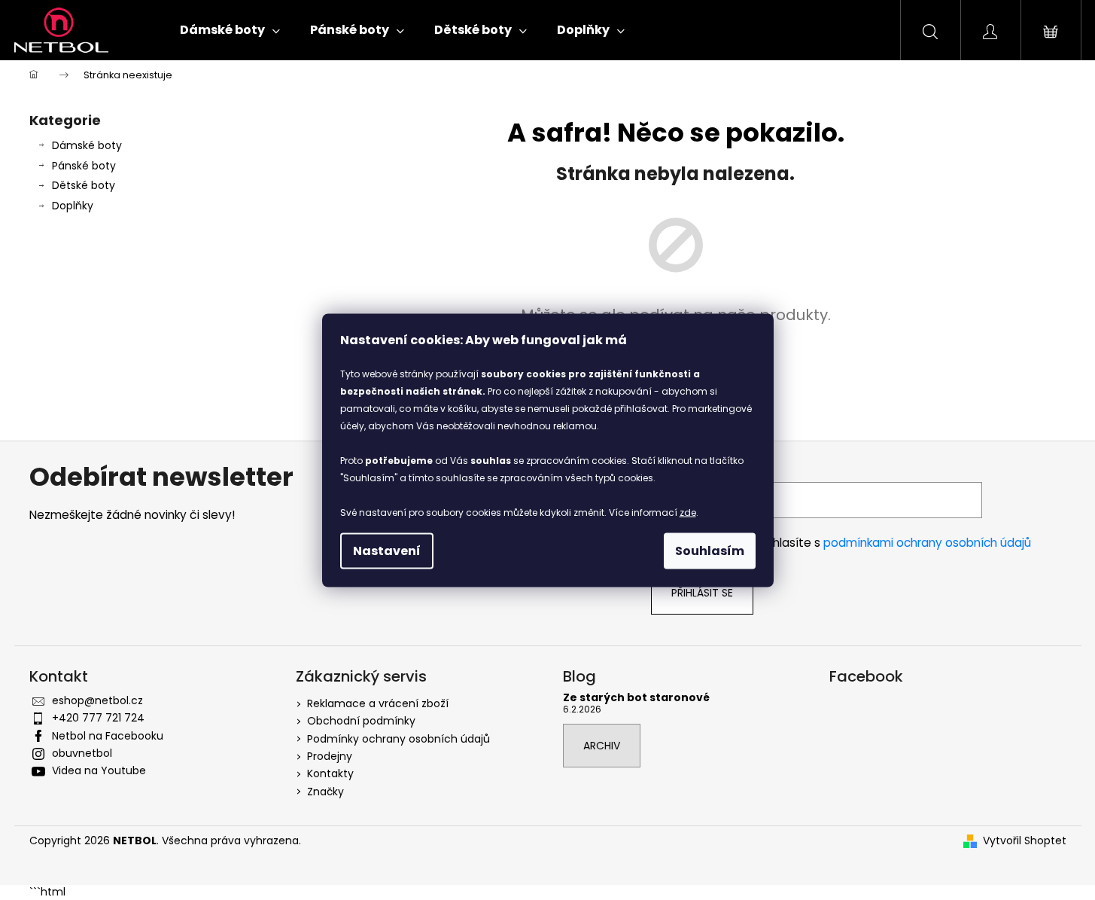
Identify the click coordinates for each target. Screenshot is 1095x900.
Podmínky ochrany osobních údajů (398, 738)
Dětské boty (83, 185)
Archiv (601, 745)
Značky (325, 791)
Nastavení (387, 550)
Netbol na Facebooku (107, 735)
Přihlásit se (702, 592)
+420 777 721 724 (98, 717)
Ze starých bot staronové (636, 697)
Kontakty (330, 773)
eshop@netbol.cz (97, 700)
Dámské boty (87, 145)
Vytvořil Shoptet (1024, 841)
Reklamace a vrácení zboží (378, 703)
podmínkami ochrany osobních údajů (927, 543)
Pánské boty (84, 165)
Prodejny (329, 756)
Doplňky (72, 205)
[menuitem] (230, 30)
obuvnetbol (82, 753)
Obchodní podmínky (361, 720)
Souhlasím (709, 550)
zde (688, 511)
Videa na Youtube (99, 770)
